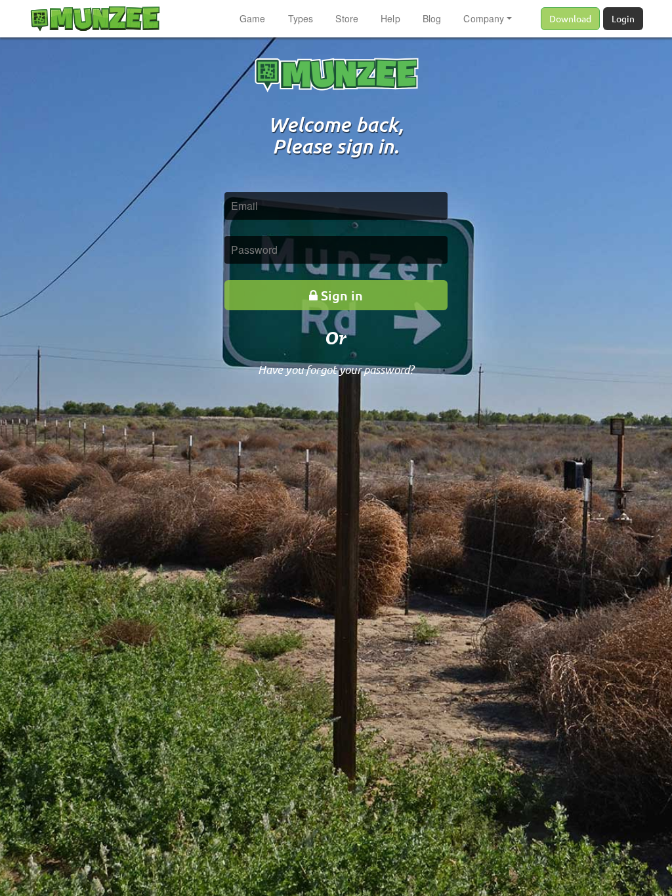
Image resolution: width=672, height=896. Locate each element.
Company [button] (483, 18)
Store (346, 18)
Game (253, 18)
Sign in (342, 295)
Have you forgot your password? (336, 369)
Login (623, 18)
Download (570, 18)
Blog (432, 18)
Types (301, 18)
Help (390, 18)
